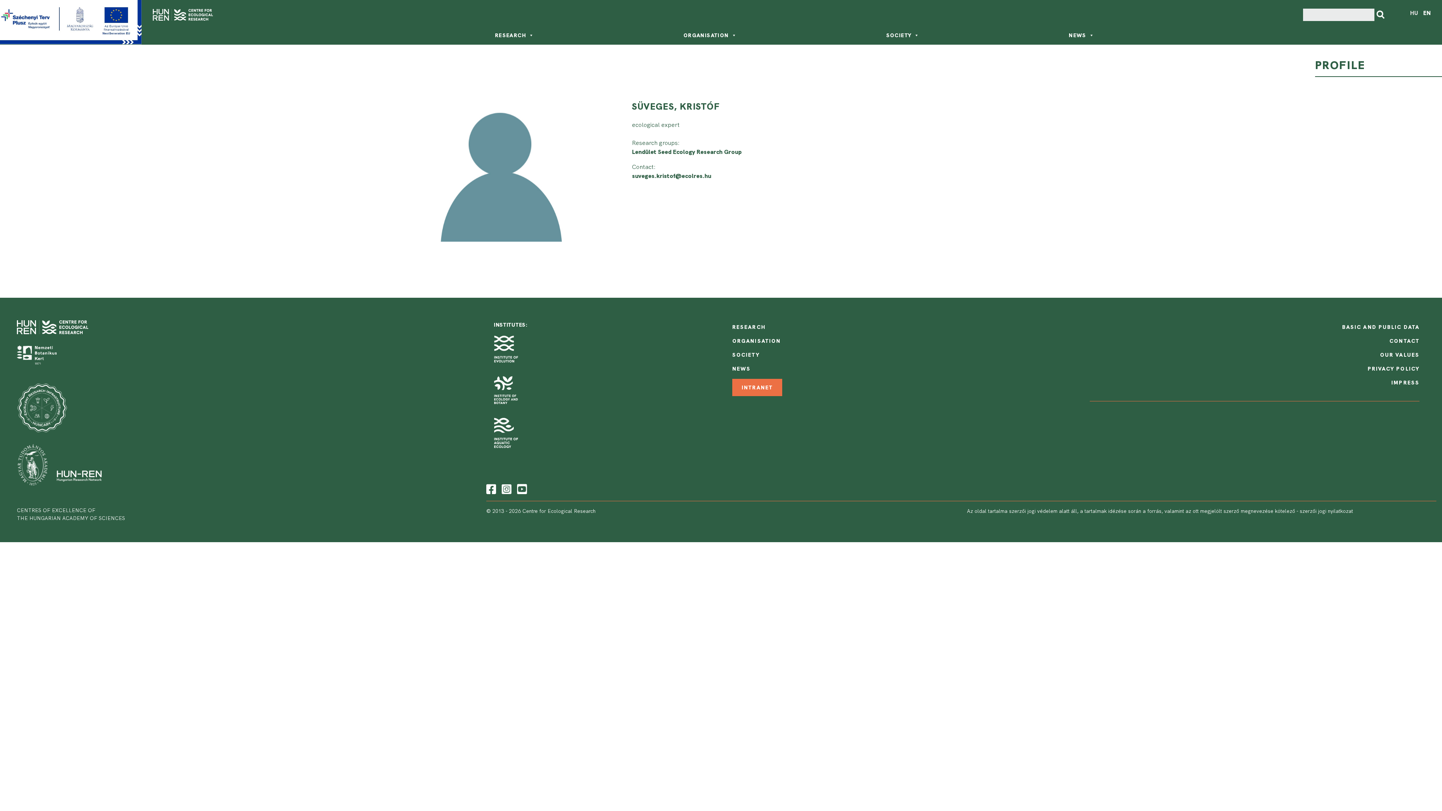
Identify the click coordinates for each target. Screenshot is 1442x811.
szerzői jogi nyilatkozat (1326, 511)
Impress (1405, 382)
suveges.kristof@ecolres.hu (671, 176)
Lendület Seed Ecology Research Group (687, 152)
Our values (1399, 354)
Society (899, 35)
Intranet (757, 387)
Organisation (706, 35)
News (1077, 35)
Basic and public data (1380, 327)
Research (510, 35)
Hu (1414, 13)
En (1427, 13)
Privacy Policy (1393, 368)
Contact (1404, 341)
